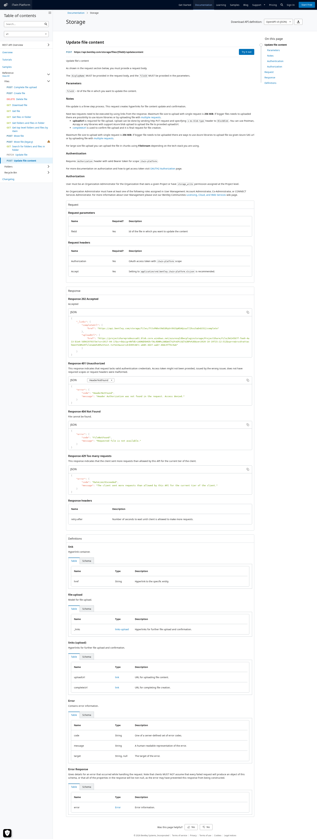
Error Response (78, 769)
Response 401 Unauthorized (86, 363)
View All (5, 76)
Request (73, 204)
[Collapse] (48, 74)
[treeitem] (26, 52)
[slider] (261, 44)
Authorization (75, 176)
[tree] (26, 44)
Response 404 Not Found (84, 411)
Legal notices (230, 835)
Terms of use (205, 835)
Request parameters (81, 213)
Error (71, 701)
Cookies (217, 835)
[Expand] (48, 45)
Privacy (193, 835)
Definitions (75, 538)
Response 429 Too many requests (89, 456)
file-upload (75, 594)
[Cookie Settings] (7, 833)
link (70, 547)
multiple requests (151, 117)
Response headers (80, 500)
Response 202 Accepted (83, 299)
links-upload (122, 629)
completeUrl (79, 127)
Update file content (85, 42)
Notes (70, 99)
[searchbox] (26, 24)
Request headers (79, 242)
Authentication (76, 153)
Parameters (73, 83)
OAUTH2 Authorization (162, 168)
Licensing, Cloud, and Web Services (206, 194)
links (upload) (77, 642)
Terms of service (179, 835)
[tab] (74, 560)
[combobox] (26, 34)
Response (74, 291)
